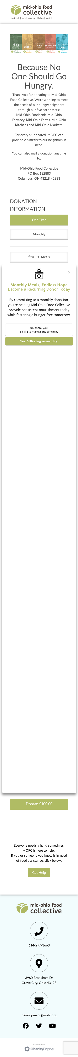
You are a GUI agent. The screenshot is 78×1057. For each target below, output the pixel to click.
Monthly (39, 234)
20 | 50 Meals (40, 257)
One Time (39, 220)
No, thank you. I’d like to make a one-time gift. (39, 329)
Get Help (39, 872)
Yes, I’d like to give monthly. (39, 341)
